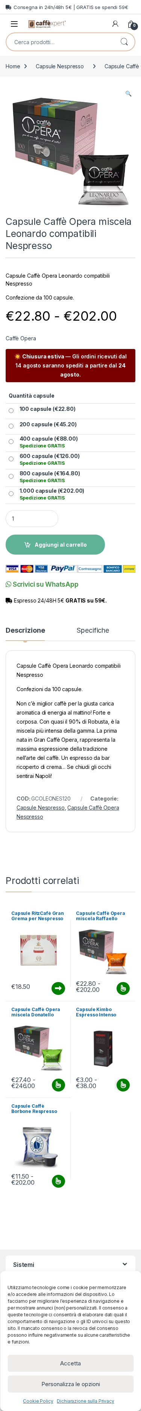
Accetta (70, 1363)
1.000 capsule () (52, 494)
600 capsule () (50, 459)
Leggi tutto (58, 988)
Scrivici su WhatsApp (45, 584)
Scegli (122, 988)
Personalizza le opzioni (70, 1384)
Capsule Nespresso (60, 66)
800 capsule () (50, 476)
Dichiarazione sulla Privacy (85, 1401)
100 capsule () (48, 409)
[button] (128, 93)
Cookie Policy (38, 1401)
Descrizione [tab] (25, 630)
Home (13, 66)
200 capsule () (48, 424)
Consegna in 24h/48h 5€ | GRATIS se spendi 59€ (71, 7)
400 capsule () (49, 442)
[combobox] (60, 42)
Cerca (124, 42)
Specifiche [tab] (93, 630)
